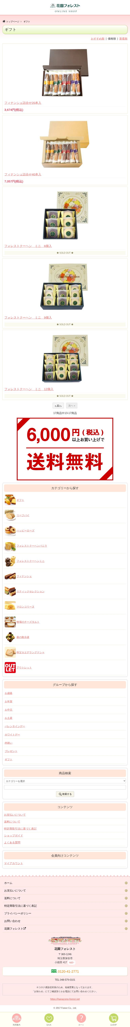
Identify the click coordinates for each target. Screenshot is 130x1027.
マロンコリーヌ (25, 606)
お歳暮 (8, 693)
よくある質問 (12, 842)
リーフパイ (23, 515)
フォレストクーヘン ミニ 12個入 (28, 389)
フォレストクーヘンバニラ (32, 545)
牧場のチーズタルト (28, 621)
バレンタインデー (15, 726)
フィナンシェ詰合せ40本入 (22, 174)
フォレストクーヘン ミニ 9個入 (28, 317)
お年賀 (8, 701)
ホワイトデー (12, 734)
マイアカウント (13, 863)
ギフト (27, 21)
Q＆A (49, 1025)
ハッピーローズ (25, 530)
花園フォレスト (13, 928)
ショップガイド (13, 835)
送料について (12, 821)
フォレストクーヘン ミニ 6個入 (28, 246)
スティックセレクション (31, 591)
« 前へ (58, 405)
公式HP (113, 1025)
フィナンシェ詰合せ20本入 (22, 103)
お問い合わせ (12, 921)
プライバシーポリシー (17, 913)
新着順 (123, 38)
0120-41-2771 (68, 971)
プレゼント (11, 751)
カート (81, 1025)
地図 (71, 962)
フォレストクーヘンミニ (31, 561)
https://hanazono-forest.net (65, 999)
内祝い (8, 742)
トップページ (12, 21)
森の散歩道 (23, 637)
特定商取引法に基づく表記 (20, 828)
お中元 (8, 709)
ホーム (8, 882)
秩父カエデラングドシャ (31, 652)
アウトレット (24, 667)
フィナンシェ (24, 576)
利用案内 (16, 1025)
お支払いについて (15, 814)
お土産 (8, 718)
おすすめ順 (97, 38)
